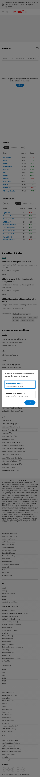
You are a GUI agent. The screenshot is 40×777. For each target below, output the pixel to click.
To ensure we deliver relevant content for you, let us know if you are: (19, 374)
